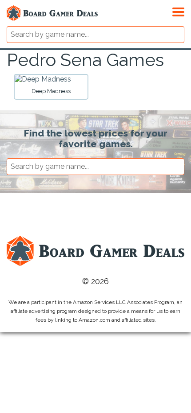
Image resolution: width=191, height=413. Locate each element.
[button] (178, 10)
